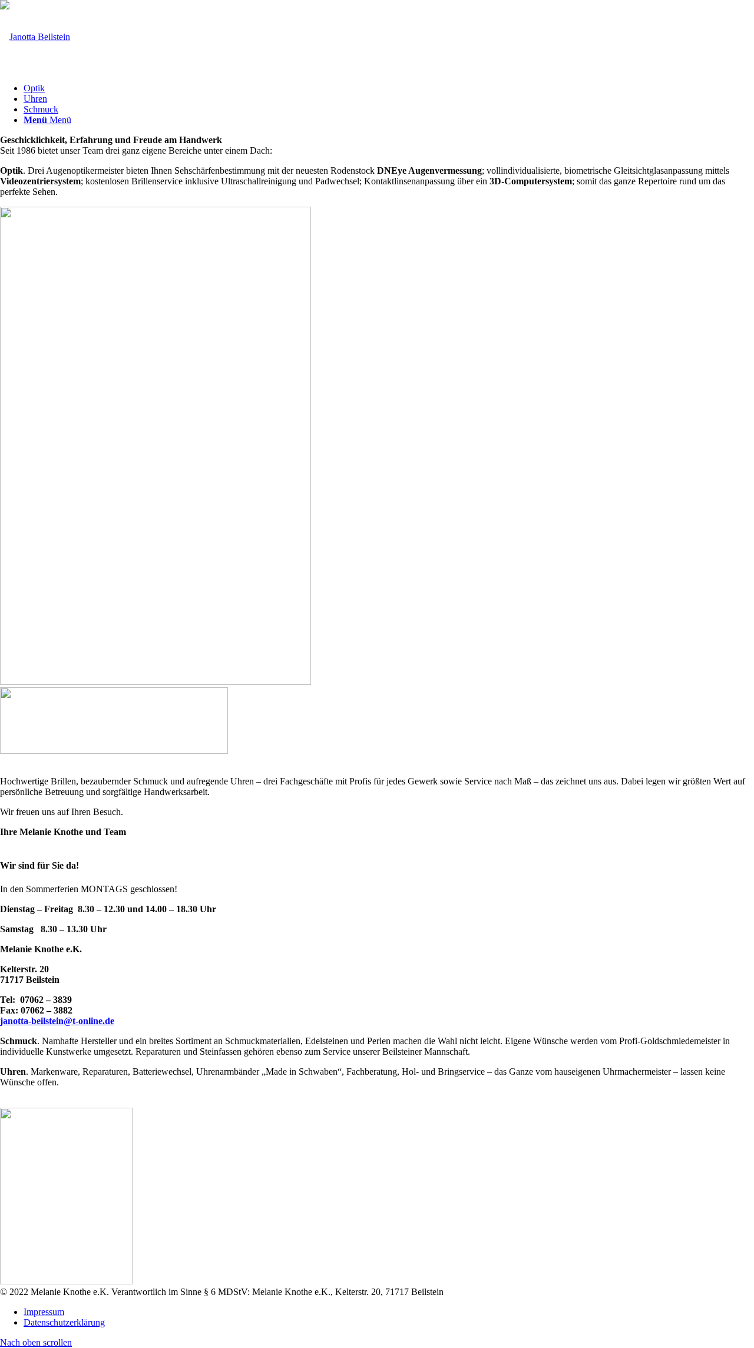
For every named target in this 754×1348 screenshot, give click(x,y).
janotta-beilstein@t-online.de (57, 1021)
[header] (35, 37)
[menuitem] (389, 88)
